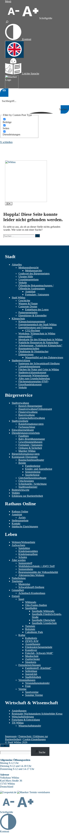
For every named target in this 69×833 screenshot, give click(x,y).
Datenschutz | (25, 736)
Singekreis (30, 662)
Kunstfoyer (31, 650)
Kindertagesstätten (28, 551)
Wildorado (30, 602)
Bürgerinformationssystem (26, 453)
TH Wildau (18, 722)
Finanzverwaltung (28, 412)
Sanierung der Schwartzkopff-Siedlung (39, 363)
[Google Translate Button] (14, 49)
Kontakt (16, 523)
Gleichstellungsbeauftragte (32, 477)
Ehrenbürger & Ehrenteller (32, 315)
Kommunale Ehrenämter (25, 456)
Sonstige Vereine (34, 695)
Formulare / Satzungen (37, 294)
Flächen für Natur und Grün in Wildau (38, 369)
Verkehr (22, 282)
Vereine (22, 689)
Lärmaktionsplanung (29, 366)
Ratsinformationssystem (31, 423)
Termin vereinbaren (39, 792)
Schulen (22, 557)
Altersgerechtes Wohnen (31, 575)
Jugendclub (31, 674)
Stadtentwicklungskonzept (32, 372)
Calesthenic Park (34, 632)
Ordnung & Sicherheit (30, 447)
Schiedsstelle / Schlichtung (32, 483)
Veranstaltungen (26, 680)
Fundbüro (23, 435)
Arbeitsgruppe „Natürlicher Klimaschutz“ (40, 345)
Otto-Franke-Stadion (36, 605)
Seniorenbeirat (32, 471)
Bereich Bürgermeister (30, 406)
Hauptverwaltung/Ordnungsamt (35, 409)
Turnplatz (30, 626)
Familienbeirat (32, 465)
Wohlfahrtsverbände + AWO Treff (36, 566)
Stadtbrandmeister (27, 486)
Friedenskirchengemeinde (38, 647)
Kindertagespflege (28, 554)
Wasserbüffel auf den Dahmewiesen (44, 357)
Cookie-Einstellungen (34, 739)
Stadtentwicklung (21, 360)
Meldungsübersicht (28, 267)
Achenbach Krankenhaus (31, 593)
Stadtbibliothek (33, 677)
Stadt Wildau (18, 297)
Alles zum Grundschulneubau (34, 378)
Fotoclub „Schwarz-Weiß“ (39, 653)
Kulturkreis (31, 638)
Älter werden (19, 560)
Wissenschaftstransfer (29, 725)
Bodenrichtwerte (20, 489)
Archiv (22, 517)
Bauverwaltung (26, 415)
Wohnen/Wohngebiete (23, 542)
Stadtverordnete (20, 420)
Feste (28, 686)
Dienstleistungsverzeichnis (26, 432)
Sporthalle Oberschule (43, 620)
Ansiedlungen (19, 710)
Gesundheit (18, 590)
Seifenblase (31, 671)
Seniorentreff (25, 563)
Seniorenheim (25, 569)
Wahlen (16, 492)
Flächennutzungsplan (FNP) (33, 381)
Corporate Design (27, 306)
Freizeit (16, 596)
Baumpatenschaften (28, 348)
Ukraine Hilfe (25, 276)
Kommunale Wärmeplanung (33, 375)
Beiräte (22, 462)
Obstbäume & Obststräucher (33, 351)
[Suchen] (37, 235)
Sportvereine (32, 692)
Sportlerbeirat (32, 474)
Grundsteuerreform (28, 279)
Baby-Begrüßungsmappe (31, 438)
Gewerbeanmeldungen (30, 441)
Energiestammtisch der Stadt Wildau (37, 324)
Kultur (21, 635)
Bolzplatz (30, 629)
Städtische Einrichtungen (25, 526)
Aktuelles (17, 264)
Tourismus (17, 581)
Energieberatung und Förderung (35, 327)
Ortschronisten (26, 480)
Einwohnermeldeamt (23, 429)
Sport (21, 599)
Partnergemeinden (28, 312)
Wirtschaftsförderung (23, 716)
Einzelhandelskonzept (30, 384)
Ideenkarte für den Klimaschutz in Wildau (40, 339)
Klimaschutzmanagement (31, 321)
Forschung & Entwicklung (26, 719)
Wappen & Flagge (28, 303)
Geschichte (24, 300)
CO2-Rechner (32, 330)
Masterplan (24, 584)
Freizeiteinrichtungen (29, 665)
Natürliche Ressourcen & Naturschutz (38, 342)
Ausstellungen (32, 644)
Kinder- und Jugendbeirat (38, 468)
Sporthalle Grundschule (44, 623)
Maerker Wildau (27, 450)
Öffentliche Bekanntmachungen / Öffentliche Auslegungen (35, 287)
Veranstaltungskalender (37, 683)
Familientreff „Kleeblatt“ (38, 668)
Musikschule (32, 656)
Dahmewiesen (25, 354)
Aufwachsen (18, 545)
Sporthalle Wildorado (43, 611)
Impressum (11, 736)
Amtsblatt (30, 291)
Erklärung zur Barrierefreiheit (27, 495)
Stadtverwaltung (20, 403)
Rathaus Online (20, 511)
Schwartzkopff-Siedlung (31, 587)
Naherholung (19, 578)
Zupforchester (32, 659)
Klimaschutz (18, 318)
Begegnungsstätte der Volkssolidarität (38, 572)
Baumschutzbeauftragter (31, 459)
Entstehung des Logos (37, 309)
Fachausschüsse (26, 426)
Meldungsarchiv (33, 270)
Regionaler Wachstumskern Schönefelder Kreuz (37, 713)
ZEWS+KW (32, 641)
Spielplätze (24, 548)
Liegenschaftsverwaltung (31, 417)
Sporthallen (31, 608)
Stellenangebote (20, 520)
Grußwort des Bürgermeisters (34, 273)
